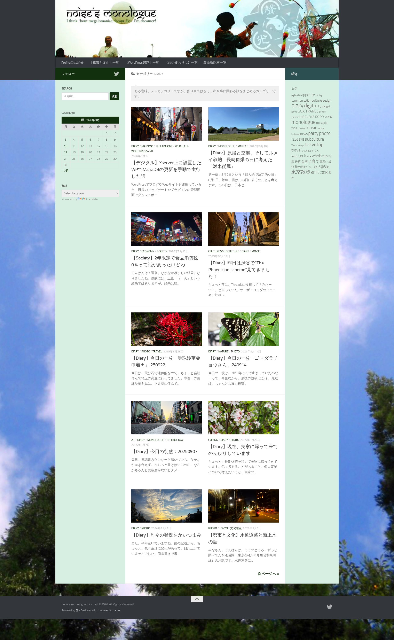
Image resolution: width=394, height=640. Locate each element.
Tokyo (223, 528)
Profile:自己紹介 (72, 62)
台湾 (304, 161)
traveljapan (308, 150)
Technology (164, 146)
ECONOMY (147, 251)
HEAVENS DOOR (312, 117)
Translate (92, 199)
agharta (296, 95)
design (327, 100)
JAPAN (328, 117)
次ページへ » (268, 573)
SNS (301, 139)
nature (223, 351)
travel (296, 150)
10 (65, 146)
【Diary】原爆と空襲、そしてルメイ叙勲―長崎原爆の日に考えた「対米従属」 (243, 159)
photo (325, 133)
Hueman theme (111, 610)
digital (310, 105)
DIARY (135, 146)
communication (301, 100)
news (304, 134)
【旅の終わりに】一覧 (181, 62)
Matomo (147, 146)
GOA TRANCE (308, 111)
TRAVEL (157, 351)
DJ (319, 106)
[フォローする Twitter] (116, 73)
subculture (314, 139)
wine (309, 156)
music (311, 127)
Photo (145, 351)
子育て (313, 161)
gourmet (295, 117)
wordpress (320, 156)
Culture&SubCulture (223, 251)
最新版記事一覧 (214, 62)
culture (317, 100)
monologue (226, 146)
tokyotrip (314, 144)
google (322, 111)
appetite (308, 95)
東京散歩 (300, 172)
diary (297, 105)
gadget (326, 106)
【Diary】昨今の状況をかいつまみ (166, 535)
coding (213, 440)
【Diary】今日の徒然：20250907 (164, 451)
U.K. (317, 150)
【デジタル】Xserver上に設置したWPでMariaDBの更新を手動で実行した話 (166, 169)
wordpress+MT (142, 151)
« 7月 (65, 171)
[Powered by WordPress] (77, 610)
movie (256, 251)
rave (294, 139)
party (313, 133)
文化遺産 (236, 528)
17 (65, 152)
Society (162, 251)
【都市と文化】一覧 (104, 62)
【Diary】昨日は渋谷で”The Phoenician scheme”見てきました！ (239, 269)
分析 (298, 161)
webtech (181, 146)
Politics (242, 146)
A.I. (133, 440)
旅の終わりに (304, 167)
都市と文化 (319, 172)
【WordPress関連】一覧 (142, 62)
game (294, 111)
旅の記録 (321, 166)
